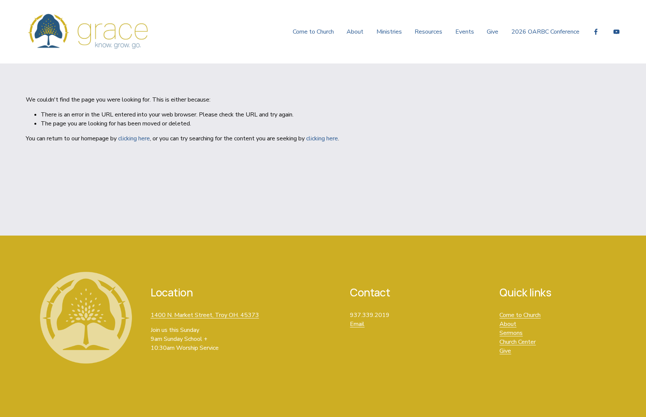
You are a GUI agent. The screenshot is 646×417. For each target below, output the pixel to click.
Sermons (511, 333)
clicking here (134, 138)
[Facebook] (596, 31)
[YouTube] (616, 31)
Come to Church (313, 32)
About (355, 32)
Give (492, 32)
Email (357, 324)
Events (464, 32)
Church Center (517, 342)
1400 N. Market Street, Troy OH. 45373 (205, 315)
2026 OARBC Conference (545, 32)
